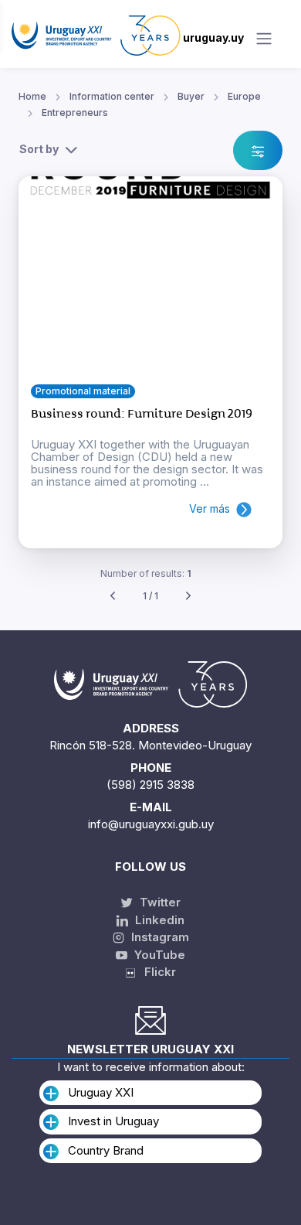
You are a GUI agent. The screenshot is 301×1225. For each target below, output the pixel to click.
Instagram (158, 937)
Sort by (39, 148)
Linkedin (158, 920)
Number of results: (145, 573)
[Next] (188, 596)
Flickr (155, 971)
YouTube (158, 954)
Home (32, 96)
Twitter (159, 902)
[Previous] (113, 596)
